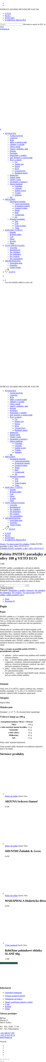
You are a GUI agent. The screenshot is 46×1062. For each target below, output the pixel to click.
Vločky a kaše (15, 437)
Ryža (12, 397)
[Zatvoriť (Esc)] (1, 1059)
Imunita (13, 490)
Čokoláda (18, 443)
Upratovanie (19, 472)
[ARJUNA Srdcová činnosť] (23, 794)
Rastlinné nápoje (21, 430)
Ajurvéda (13, 505)
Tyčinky (18, 450)
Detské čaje (19, 421)
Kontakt (8, 1006)
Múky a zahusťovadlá (18, 400)
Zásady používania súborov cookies (19, 1002)
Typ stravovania (12, 544)
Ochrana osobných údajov (15, 996)
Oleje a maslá (15, 404)
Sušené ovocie (20, 448)
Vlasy (17, 485)
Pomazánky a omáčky (18, 413)
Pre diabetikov (15, 512)
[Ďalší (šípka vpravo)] (3, 1061)
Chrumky (18, 446)
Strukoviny (14, 432)
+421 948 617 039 (7, 1033)
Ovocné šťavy (20, 428)
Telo (16, 479)
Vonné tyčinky (15, 525)
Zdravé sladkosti (16, 441)
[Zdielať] (3, 1059)
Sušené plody (15, 435)
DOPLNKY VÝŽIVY (14, 487)
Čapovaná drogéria (22, 461)
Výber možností (11, 945)
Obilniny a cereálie (17, 402)
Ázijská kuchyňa (16, 393)
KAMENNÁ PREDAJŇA (15, 540)
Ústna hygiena (20, 483)
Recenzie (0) (10, 601)
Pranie (17, 468)
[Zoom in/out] (8, 1059)
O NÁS (8, 533)
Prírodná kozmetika (17, 476)
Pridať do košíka (7, 588)
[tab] (25, 599)
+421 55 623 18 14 (7, 1035)
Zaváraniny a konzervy (19, 439)
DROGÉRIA (10, 457)
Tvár (16, 481)
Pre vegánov (15, 514)
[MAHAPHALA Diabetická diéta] (23, 893)
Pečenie (13, 408)
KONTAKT (10, 538)
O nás (7, 1004)
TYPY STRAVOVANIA (15, 503)
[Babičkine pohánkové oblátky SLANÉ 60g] (23, 943)
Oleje (12, 501)
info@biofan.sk (6, 1037)
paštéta (2, 595)
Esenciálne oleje (16, 520)
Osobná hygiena (21, 465)
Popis (7, 599)
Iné (11, 454)
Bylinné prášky (16, 492)
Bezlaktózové (15, 507)
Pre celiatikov (15, 509)
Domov (3, 544)
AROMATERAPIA (13, 518)
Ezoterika (13, 523)
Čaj (16, 419)
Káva (17, 426)
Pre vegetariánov (16, 516)
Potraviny (30, 590)
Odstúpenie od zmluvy (13, 999)
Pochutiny (14, 410)
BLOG (7, 535)
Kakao (17, 424)
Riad (16, 470)
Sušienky (18, 452)
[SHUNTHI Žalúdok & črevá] (23, 844)
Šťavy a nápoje (16, 417)
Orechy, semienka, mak (19, 406)
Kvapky (13, 498)
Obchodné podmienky (13, 993)
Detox (12, 496)
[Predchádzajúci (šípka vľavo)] (1, 1061)
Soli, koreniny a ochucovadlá (21, 415)
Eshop (7, 1009)
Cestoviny (14, 395)
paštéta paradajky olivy (15, 595)
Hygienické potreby (22, 463)
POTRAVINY (10, 391)
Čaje (11, 494)
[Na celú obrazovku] (6, 1059)
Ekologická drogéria (18, 459)
